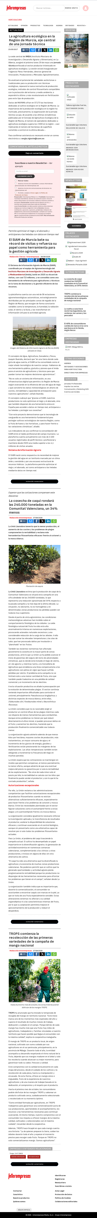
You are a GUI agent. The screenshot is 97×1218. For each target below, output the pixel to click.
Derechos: (41, 208)
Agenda (59, 26)
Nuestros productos (21, 1198)
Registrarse (60, 1179)
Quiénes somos (19, 1201)
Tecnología (48, 26)
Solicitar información (18, 1157)
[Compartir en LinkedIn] (50, 50)
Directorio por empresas (76, 373)
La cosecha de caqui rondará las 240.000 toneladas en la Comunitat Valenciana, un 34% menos (76, 282)
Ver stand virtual (34, 1157)
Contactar (17, 1191)
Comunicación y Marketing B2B (76, 389)
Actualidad (13, 26)
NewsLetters (60, 1183)
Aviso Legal (34, 193)
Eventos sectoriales (72, 392)
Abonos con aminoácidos (72, 149)
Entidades (69, 26)
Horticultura (15, 20)
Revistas (81, 26)
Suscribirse (76, 226)
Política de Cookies (63, 1198)
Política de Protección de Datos (23, 217)
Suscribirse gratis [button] (69, 8)
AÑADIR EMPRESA (24, 1210)
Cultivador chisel (75, 108)
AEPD (41, 215)
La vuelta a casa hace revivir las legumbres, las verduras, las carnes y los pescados (75, 312)
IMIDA (28, 56)
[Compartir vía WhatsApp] (56, 50)
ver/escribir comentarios (34, 481)
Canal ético (18, 1194)
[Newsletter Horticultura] (76, 200)
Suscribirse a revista (63, 1186)
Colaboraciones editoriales (66, 1201)
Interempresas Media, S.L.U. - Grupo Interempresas (52, 1215)
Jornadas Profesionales (73, 384)
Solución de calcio (75, 128)
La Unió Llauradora (17, 591)
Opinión (24, 26)
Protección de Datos (63, 1194)
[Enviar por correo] (32, 50)
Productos (35, 26)
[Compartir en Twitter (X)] (44, 50)
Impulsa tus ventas (71, 386)
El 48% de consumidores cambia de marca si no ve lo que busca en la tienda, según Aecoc (76, 326)
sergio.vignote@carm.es (32, 138)
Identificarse (60, 1175)
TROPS (11, 1013)
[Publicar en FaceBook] (38, 50)
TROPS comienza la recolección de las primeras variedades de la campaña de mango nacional (76, 297)
